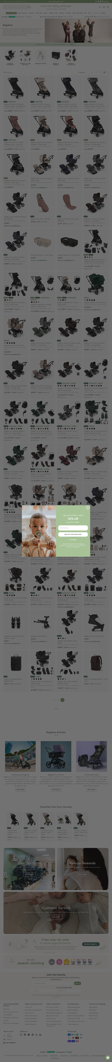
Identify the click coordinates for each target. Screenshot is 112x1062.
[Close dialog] (87, 507)
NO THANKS (73, 539)
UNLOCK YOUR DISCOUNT (73, 534)
